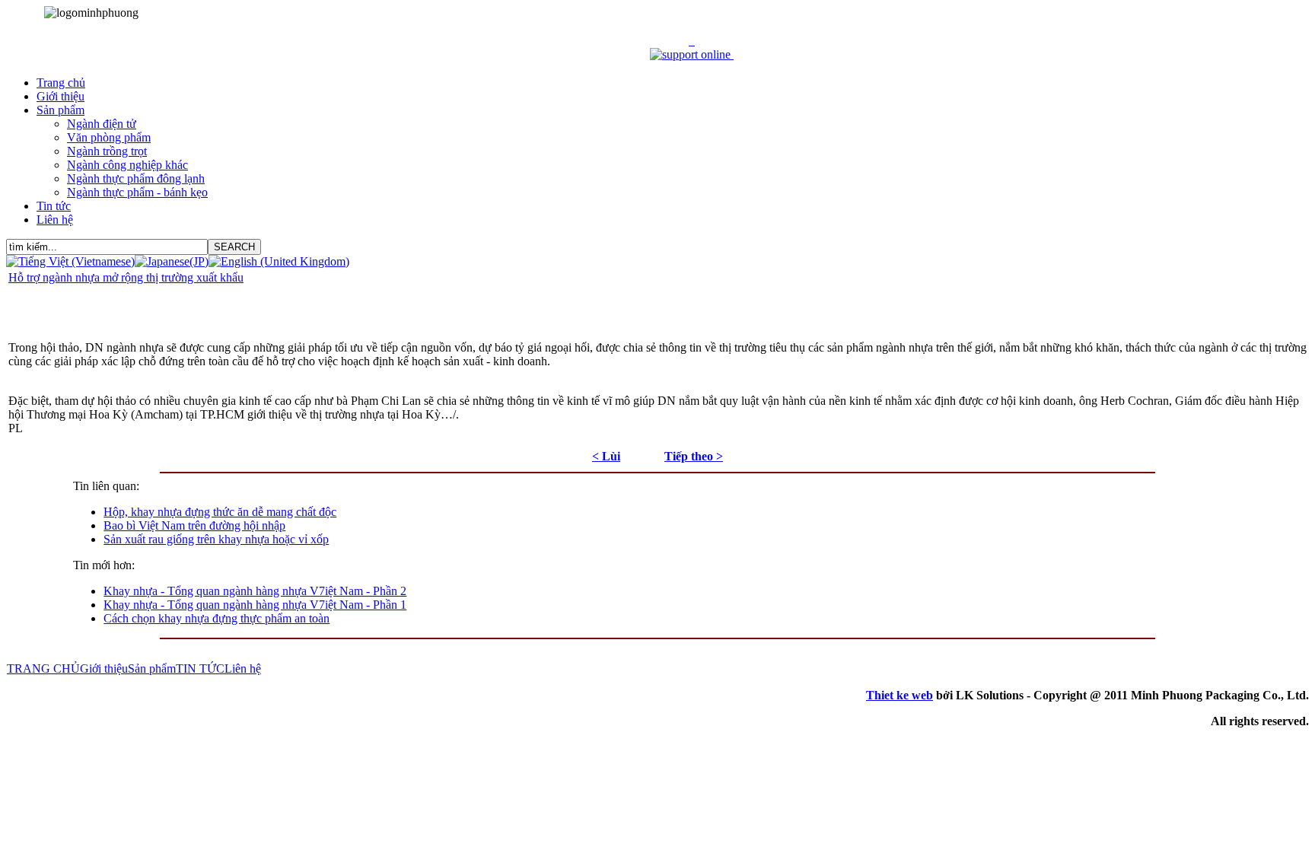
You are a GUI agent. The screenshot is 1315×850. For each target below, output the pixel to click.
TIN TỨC (200, 668)
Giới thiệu (104, 668)
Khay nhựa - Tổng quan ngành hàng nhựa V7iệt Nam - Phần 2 (254, 590)
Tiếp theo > (693, 456)
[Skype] (732, 54)
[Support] (693, 40)
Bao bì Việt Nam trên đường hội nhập (194, 525)
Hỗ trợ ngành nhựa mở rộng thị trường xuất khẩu (126, 277)
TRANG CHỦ (43, 668)
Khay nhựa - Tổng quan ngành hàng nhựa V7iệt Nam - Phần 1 (254, 604)
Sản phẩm (152, 668)
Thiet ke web (899, 695)
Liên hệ (242, 668)
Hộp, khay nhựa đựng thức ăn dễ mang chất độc (219, 511)
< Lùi (606, 456)
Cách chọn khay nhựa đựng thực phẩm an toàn (216, 618)
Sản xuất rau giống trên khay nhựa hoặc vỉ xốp (216, 539)
